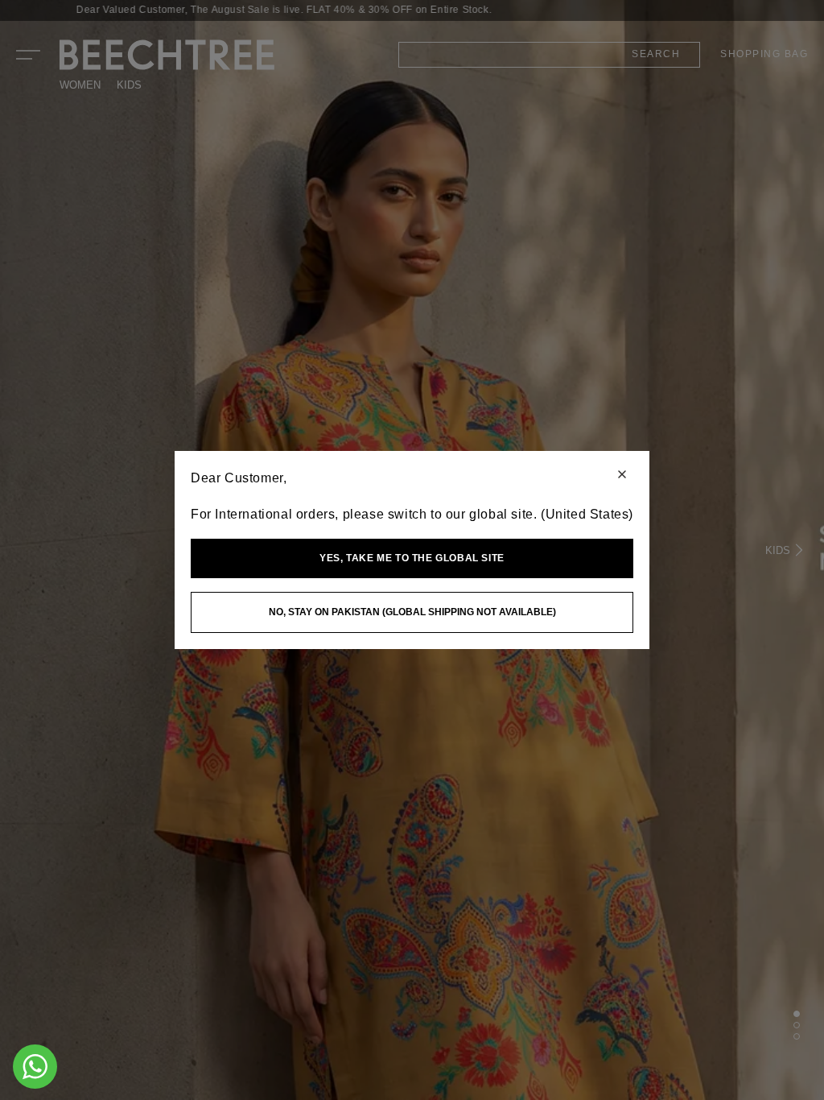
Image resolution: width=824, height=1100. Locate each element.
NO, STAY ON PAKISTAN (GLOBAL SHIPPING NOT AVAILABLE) (412, 612)
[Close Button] (622, 475)
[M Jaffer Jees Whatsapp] (35, 1066)
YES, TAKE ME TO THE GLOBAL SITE (412, 558)
